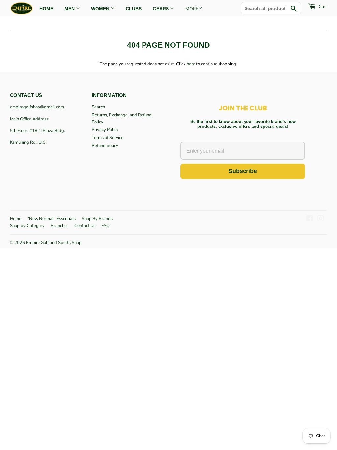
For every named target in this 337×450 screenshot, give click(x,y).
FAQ (105, 226)
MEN (70, 8)
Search (98, 107)
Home (15, 219)
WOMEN (101, 8)
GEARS (161, 8)
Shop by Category (27, 226)
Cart (322, 7)
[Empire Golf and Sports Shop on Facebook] (309, 220)
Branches (59, 226)
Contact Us (84, 226)
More (191, 9)
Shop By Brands (97, 219)
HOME (46, 8)
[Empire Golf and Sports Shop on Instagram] (320, 220)
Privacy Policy (105, 130)
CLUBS (134, 8)
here (191, 64)
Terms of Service (107, 138)
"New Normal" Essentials (51, 219)
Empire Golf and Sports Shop (54, 243)
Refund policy (105, 146)
